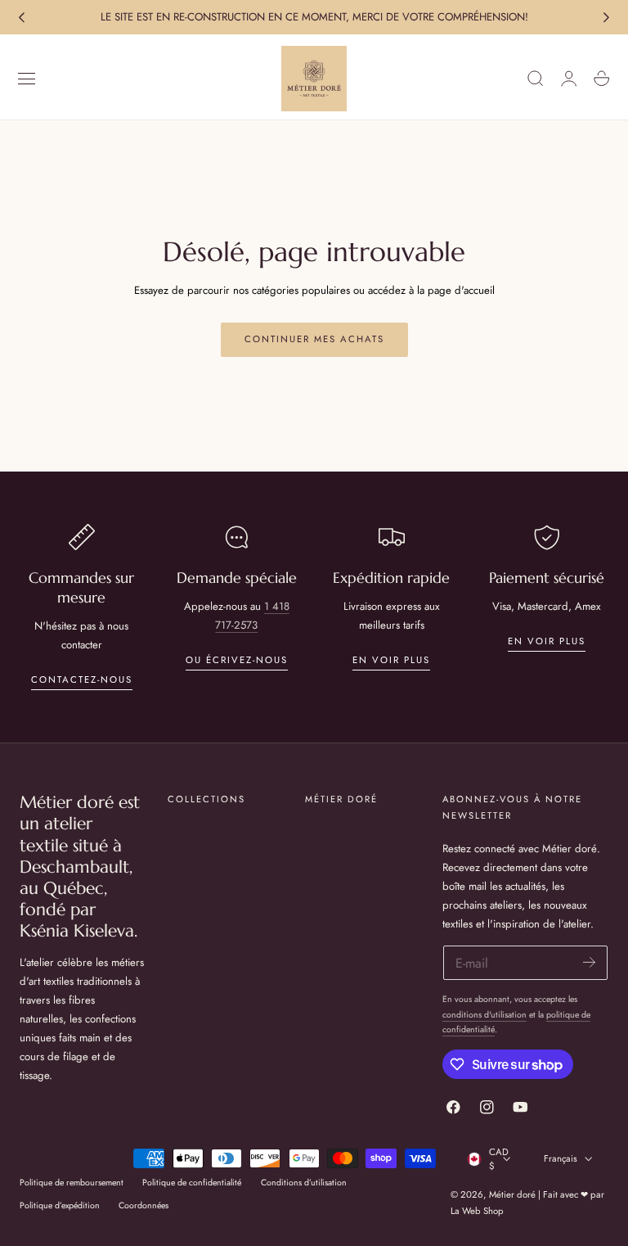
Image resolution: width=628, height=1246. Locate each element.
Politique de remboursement (71, 1182)
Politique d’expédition (60, 1205)
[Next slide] (607, 17)
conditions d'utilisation (484, 1015)
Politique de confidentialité (191, 1182)
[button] (27, 78)
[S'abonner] (589, 961)
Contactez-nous (81, 679)
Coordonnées (143, 1205)
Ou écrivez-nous (237, 659)
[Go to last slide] (21, 17)
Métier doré (512, 1194)
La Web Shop (477, 1210)
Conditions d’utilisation (304, 1182)
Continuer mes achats (314, 338)
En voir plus (391, 659)
